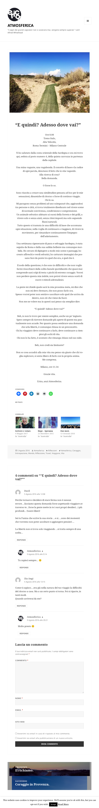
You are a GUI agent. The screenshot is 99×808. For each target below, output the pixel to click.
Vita (62, 453)
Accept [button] (53, 804)
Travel (48, 453)
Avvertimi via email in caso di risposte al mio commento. (43, 733)
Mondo (31, 453)
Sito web (19, 722)
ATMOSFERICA (21, 25)
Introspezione (21, 453)
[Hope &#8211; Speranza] (48, 422)
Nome (19, 698)
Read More (63, 804)
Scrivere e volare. (23, 431)
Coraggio (76, 450)
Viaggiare (56, 453)
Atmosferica (39, 450)
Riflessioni (52, 450)
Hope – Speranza (45, 431)
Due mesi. (64, 431)
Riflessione (40, 453)
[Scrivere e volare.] (25, 422)
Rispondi (21, 540)
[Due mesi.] (70, 422)
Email (19, 710)
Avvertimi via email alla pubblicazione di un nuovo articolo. (45, 738)
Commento (21, 660)
